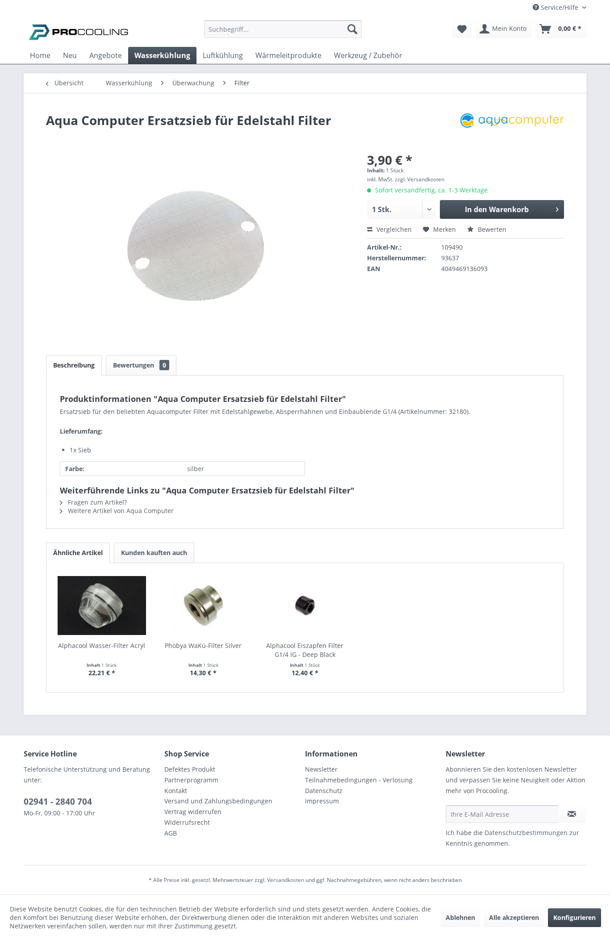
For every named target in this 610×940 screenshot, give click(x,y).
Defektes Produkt (189, 769)
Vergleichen (393, 229)
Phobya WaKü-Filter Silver (203, 645)
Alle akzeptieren (514, 917)
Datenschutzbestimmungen (526, 832)
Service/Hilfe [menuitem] (559, 7)
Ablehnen (460, 917)
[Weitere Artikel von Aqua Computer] (512, 129)
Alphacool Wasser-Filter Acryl (101, 645)
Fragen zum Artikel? (96, 502)
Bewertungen (139, 365)
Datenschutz (324, 790)
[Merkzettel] (462, 29)
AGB (170, 833)
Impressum (322, 801)
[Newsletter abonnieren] (572, 814)
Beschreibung (74, 365)
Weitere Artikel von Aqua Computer (120, 510)
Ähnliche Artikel (78, 552)
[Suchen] (352, 29)
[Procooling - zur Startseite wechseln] (78, 31)
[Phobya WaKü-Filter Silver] (203, 605)
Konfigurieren (574, 917)
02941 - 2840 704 (58, 801)
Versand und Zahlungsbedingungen (218, 801)
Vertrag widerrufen (192, 811)
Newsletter (321, 769)
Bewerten (491, 229)
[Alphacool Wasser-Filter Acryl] (102, 605)
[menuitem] (283, 33)
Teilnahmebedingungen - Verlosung (359, 780)
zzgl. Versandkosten (419, 179)
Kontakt (175, 790)
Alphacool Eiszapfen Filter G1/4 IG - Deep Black (304, 650)
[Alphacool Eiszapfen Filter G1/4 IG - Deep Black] (305, 605)
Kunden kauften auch (154, 552)
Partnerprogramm (191, 780)
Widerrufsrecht (187, 822)
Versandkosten (285, 880)
